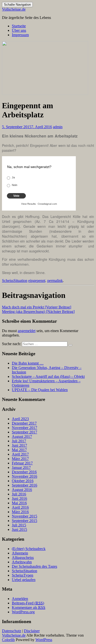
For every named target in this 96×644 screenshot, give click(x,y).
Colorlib (8, 640)
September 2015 (24, 521)
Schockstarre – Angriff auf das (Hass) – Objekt (48, 376)
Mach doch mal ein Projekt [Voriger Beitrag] (36, 307)
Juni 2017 (19, 445)
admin (58, 127)
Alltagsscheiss (23, 557)
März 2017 (20, 459)
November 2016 (24, 476)
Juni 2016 (19, 498)
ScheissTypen (22, 575)
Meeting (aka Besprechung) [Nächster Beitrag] (38, 311)
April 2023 (20, 419)
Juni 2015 (19, 529)
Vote (16, 196)
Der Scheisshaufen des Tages (34, 566)
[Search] (70, 345)
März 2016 (20, 512)
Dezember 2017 (24, 423)
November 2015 (24, 516)
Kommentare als (28, 607)
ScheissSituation (14, 280)
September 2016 (24, 485)
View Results (28, 203)
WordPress (43, 640)
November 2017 (24, 428)
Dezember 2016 (24, 472)
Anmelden (20, 599)
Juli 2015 (19, 525)
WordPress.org (23, 612)
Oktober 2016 (22, 481)
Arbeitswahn (22, 562)
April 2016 (20, 507)
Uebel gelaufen (23, 580)
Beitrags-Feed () (28, 603)
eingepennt (36, 280)
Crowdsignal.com (47, 203)
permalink (55, 280)
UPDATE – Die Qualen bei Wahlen (40, 390)
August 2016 (22, 490)
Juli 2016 (19, 494)
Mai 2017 (19, 450)
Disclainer (32, 631)
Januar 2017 (21, 467)
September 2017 (24, 432)
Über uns (19, 30)
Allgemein (20, 553)
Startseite (19, 26)
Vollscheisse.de (14, 9)
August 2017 (22, 436)
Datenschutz (11, 631)
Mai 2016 (19, 503)
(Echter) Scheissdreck (29, 549)
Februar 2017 (22, 463)
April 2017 (20, 454)
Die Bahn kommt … (28, 363)
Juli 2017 (19, 441)
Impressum (20, 35)
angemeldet (26, 331)
